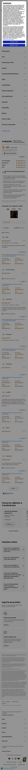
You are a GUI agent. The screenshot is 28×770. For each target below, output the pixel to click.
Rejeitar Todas (14, 45)
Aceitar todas (14, 41)
